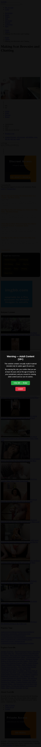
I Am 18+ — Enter (20, 383)
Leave (20, 389)
